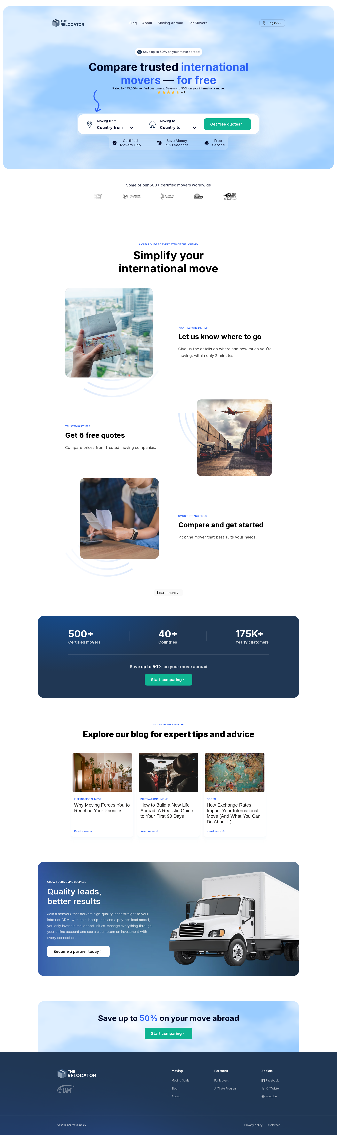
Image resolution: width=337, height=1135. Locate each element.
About (176, 1096)
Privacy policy (253, 1125)
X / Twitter (273, 1088)
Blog (174, 1088)
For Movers (221, 1080)
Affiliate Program (225, 1088)
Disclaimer (273, 1125)
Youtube (271, 1096)
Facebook (272, 1080)
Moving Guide (180, 1080)
